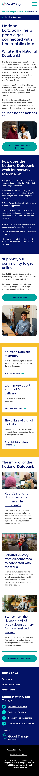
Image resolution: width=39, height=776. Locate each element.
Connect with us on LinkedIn (21, 723)
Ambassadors (8, 690)
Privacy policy (24, 750)
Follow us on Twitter (17, 706)
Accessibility (12, 750)
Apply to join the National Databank (19, 146)
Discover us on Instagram (20, 718)
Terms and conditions (18, 755)
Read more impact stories (19, 658)
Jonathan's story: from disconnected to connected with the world (18, 561)
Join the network (19, 297)
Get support (8, 679)
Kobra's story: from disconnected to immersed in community (18, 499)
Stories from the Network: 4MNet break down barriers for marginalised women (19, 624)
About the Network (11, 684)
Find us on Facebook (17, 712)
